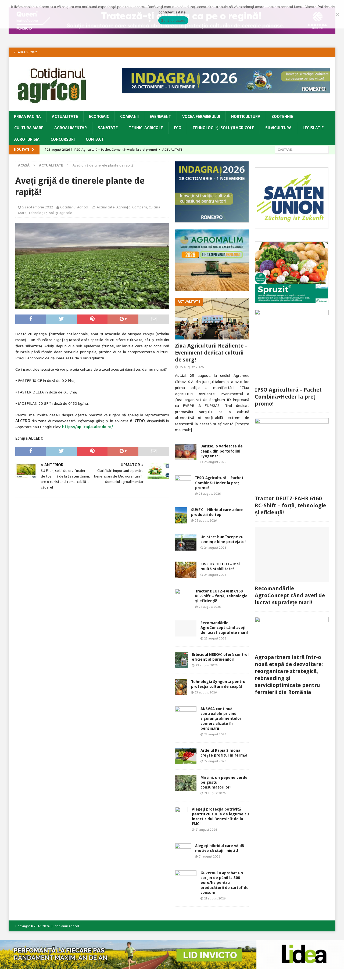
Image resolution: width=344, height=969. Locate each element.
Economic (99, 117)
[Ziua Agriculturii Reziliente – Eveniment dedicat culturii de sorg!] (212, 318)
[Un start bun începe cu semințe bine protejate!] (185, 542)
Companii (129, 117)
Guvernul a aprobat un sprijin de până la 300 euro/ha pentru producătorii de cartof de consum (224, 883)
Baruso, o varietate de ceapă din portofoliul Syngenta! (221, 451)
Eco (177, 128)
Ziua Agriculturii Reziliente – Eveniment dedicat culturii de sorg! (211, 352)
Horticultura (245, 117)
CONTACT (95, 139)
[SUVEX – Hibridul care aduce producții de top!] (181, 515)
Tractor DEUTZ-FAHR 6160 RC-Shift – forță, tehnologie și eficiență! (221, 596)
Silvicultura (278, 128)
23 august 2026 (215, 638)
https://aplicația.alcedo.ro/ (87, 427)
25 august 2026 (191, 367)
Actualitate (65, 117)
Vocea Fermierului (201, 117)
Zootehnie (282, 117)
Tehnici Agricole (146, 128)
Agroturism (27, 139)
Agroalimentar (70, 128)
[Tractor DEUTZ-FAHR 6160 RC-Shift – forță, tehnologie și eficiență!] (183, 597)
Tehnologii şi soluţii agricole (223, 128)
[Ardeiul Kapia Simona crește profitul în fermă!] (185, 756)
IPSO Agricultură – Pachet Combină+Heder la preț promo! (219, 483)
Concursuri (63, 139)
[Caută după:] (302, 149)
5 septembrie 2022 (37, 207)
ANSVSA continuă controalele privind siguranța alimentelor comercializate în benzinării (220, 719)
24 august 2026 (215, 547)
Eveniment (160, 117)
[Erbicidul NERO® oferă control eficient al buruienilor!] (181, 660)
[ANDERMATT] (291, 300)
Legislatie (313, 128)
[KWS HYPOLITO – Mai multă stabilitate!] (185, 570)
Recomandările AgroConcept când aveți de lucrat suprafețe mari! (224, 628)
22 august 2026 (215, 734)
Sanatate (108, 128)
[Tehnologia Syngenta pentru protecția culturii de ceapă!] (181, 687)
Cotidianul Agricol (74, 207)
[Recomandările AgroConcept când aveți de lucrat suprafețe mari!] (185, 628)
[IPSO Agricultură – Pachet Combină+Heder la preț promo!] (183, 483)
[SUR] (291, 226)
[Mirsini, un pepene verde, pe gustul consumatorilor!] (185, 783)
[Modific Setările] (337, 14)
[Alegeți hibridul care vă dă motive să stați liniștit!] (183, 851)
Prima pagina (27, 117)
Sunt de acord (173, 20)
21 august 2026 (214, 793)
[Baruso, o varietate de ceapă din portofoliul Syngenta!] (185, 452)
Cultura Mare (28, 128)
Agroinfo (123, 207)
